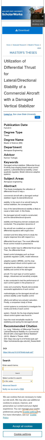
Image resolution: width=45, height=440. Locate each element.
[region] (22, 416)
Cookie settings (30, 411)
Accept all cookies (22, 426)
